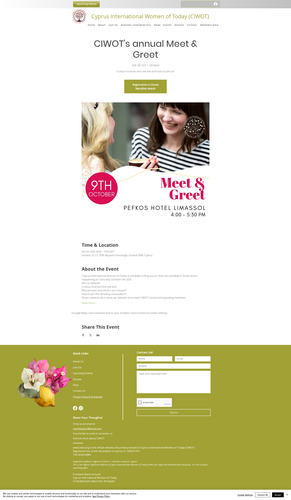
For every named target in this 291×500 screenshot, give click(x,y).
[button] (209, 25)
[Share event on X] (90, 335)
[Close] (287, 495)
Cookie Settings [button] (245, 494)
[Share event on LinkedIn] (98, 335)
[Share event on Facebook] (83, 335)
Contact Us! (145, 352)
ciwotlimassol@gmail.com (87, 428)
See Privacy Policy (101, 496)
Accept (278, 494)
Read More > (89, 303)
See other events (145, 88)
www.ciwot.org (81, 447)
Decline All (263, 494)
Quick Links (80, 353)
